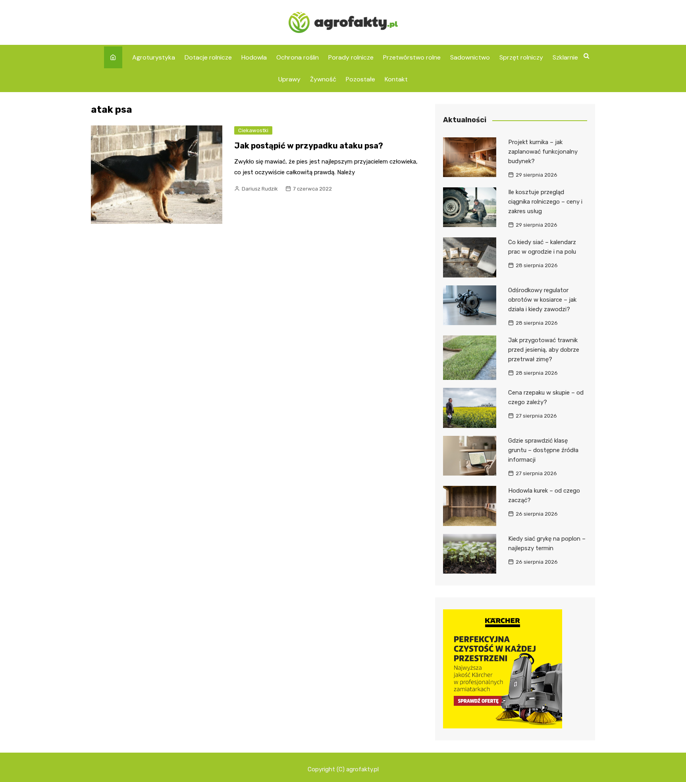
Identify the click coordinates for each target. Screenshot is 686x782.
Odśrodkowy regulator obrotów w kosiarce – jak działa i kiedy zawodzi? (542, 300)
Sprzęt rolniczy (521, 57)
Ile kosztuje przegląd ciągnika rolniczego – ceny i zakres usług (545, 202)
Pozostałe (360, 79)
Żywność (323, 79)
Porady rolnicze (351, 57)
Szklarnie (565, 57)
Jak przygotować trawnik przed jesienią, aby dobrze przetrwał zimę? (543, 350)
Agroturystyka (153, 57)
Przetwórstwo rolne (412, 57)
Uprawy (289, 79)
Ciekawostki (253, 130)
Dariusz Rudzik (260, 189)
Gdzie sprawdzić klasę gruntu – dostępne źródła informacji (543, 450)
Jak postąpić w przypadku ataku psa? (308, 145)
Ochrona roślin (297, 57)
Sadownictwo (470, 57)
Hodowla (254, 57)
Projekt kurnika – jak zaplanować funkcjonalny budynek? (543, 152)
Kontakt (396, 79)
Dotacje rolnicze (208, 57)
